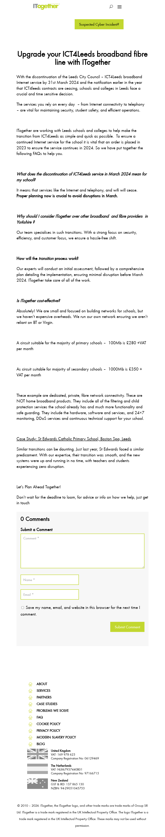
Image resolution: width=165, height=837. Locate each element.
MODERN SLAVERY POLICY (56, 737)
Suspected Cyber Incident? (99, 24)
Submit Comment (127, 626)
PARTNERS (44, 697)
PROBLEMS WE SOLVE (53, 710)
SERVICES (43, 690)
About (42, 683)
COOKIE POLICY (48, 723)
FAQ (40, 717)
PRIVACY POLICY (48, 730)
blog (41, 743)
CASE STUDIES (47, 703)
